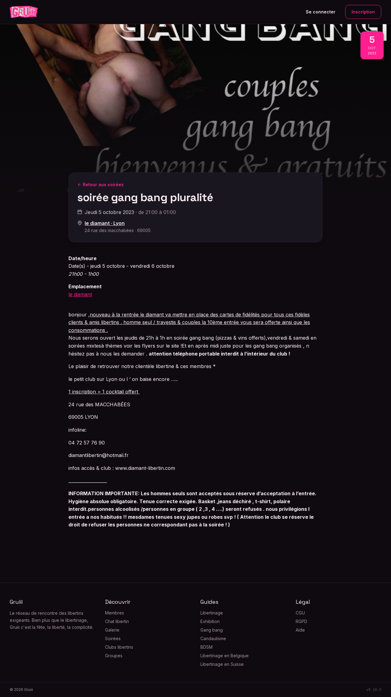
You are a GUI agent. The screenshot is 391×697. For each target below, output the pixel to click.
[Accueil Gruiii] (24, 12)
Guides (209, 601)
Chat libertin (117, 621)
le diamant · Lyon (105, 223)
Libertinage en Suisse (222, 664)
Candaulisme (213, 638)
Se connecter (320, 11)
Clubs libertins (119, 647)
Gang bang (211, 629)
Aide (300, 629)
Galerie (112, 629)
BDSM (206, 647)
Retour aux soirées (103, 184)
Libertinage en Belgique (224, 655)
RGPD (301, 621)
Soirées (113, 638)
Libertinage (211, 612)
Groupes (113, 655)
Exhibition (210, 621)
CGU (300, 612)
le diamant (80, 294)
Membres (114, 612)
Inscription (363, 11)
